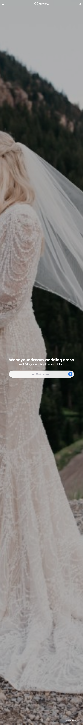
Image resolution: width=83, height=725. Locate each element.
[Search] (80, 4)
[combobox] (41, 374)
